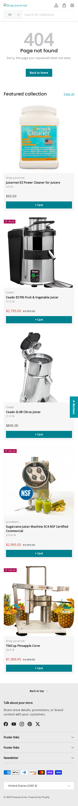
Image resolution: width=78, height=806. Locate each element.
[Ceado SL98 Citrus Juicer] (39, 367)
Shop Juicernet (19, 797)
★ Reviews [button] (74, 407)
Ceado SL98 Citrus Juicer (23, 412)
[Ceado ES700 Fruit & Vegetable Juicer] (39, 253)
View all (69, 94)
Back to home (39, 72)
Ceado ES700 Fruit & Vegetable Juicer (32, 297)
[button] (64, 5)
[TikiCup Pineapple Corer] (39, 601)
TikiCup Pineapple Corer (23, 646)
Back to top (37, 691)
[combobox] (39, 15)
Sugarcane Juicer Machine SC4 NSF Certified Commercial (37, 529)
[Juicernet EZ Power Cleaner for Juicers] (39, 138)
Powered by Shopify (38, 797)
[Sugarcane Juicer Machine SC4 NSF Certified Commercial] (39, 482)
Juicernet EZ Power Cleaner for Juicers (33, 182)
